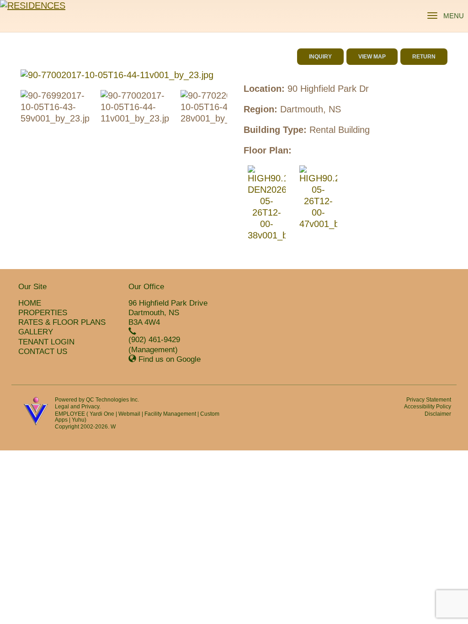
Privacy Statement (428, 400)
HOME (29, 303)
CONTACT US (42, 351)
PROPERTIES (42, 312)
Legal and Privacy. (78, 406)
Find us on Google (169, 359)
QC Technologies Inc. (112, 400)
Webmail (129, 414)
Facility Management (170, 414)
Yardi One (102, 414)
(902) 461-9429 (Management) (154, 344)
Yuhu (78, 420)
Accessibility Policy (427, 406)
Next (241, 75)
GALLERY (35, 332)
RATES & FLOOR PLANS (62, 322)
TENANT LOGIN (46, 342)
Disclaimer (438, 414)
